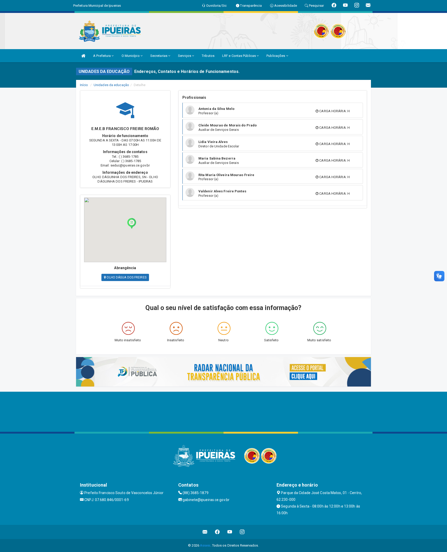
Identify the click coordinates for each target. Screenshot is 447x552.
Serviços (185, 56)
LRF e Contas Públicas (239, 56)
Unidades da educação (111, 85)
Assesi (205, 545)
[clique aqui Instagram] (242, 531)
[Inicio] (83, 55)
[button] (131, 223)
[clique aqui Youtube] (229, 531)
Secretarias (159, 56)
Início (84, 85)
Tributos (208, 56)
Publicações (276, 56)
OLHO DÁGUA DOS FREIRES (126, 277)
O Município (131, 56)
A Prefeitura (102, 56)
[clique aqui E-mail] (205, 531)
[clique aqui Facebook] (217, 531)
